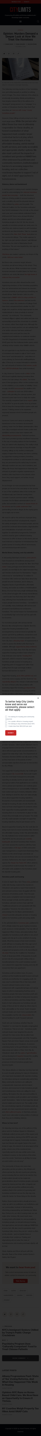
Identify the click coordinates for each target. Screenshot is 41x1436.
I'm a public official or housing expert (20, 721)
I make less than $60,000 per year (20, 726)
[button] (38, 698)
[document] (20, 718)
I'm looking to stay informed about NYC (21, 724)
